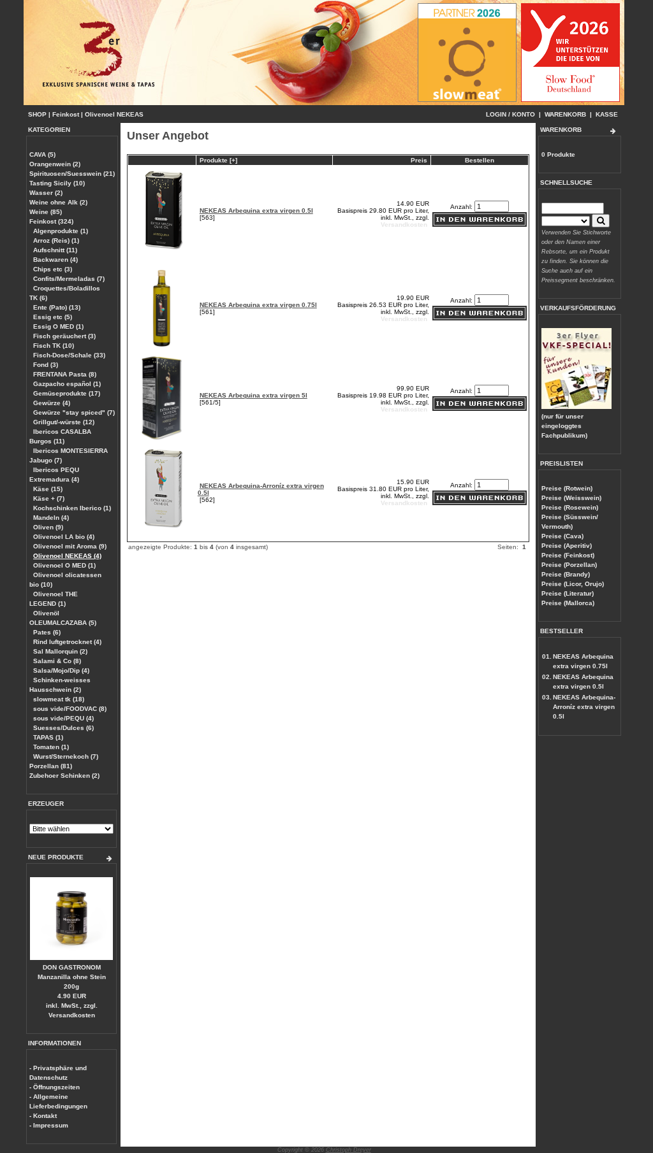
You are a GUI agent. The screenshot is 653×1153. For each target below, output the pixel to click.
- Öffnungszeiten (54, 1087)
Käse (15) (47, 488)
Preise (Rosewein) (569, 507)
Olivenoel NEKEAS (114, 114)
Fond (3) (45, 364)
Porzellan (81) (50, 766)
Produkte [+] (218, 160)
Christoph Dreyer (348, 1150)
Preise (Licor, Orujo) (572, 583)
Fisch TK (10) (53, 345)
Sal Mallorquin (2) (60, 651)
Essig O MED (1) (58, 326)
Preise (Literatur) (567, 593)
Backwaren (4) (55, 259)
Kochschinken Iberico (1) (72, 508)
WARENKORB (565, 114)
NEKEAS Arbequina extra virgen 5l (253, 395)
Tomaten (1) (51, 746)
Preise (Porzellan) (569, 564)
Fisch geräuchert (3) (64, 336)
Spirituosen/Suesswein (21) (72, 173)
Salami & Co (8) (57, 660)
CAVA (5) (42, 154)
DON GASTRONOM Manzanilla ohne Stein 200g (72, 977)
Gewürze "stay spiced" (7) (74, 412)
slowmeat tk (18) (58, 699)
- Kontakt (43, 1115)
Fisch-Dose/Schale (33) (69, 355)
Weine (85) (45, 211)
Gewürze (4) (51, 402)
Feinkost (65, 114)
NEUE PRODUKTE (56, 857)
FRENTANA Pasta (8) (64, 374)
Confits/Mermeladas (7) (69, 278)
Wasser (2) (45, 192)
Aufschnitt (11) (55, 250)
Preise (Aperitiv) (566, 545)
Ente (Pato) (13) (56, 307)
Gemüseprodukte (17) (66, 393)
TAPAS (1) (48, 737)
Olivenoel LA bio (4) (63, 536)
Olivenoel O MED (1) (64, 565)
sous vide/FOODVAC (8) (69, 708)
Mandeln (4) (51, 517)
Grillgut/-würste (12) (63, 422)
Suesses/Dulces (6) (63, 727)
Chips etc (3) (52, 269)
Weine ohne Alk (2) (58, 202)
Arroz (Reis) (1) (56, 240)
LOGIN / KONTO (510, 114)
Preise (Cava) (562, 536)
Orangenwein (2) (54, 164)
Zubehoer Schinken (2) (64, 775)
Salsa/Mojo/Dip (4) (61, 670)
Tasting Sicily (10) (57, 183)
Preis (419, 160)
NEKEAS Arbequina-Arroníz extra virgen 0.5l (584, 707)
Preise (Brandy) (565, 574)
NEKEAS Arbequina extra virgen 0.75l (258, 304)
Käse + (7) (48, 498)
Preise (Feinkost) (567, 555)
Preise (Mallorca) (567, 602)
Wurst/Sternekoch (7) (65, 756)
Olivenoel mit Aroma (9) (69, 546)
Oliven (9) (48, 527)
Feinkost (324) (51, 221)
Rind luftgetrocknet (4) (67, 641)
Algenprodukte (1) (60, 230)
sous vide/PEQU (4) (63, 718)
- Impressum (48, 1125)
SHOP (37, 114)
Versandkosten (71, 1015)
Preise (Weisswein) (571, 497)
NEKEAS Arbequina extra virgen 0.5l (256, 210)
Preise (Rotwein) (566, 488)
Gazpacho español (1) (67, 383)
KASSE (607, 114)
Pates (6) (47, 632)
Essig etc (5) (52, 316)
